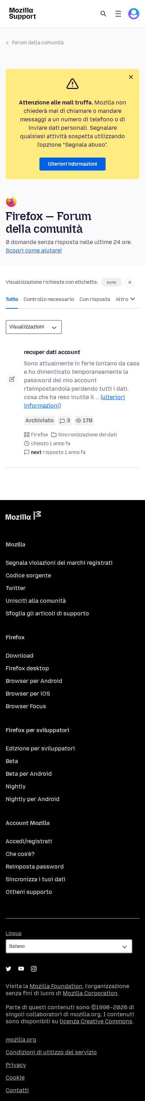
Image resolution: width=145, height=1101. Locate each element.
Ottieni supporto (29, 892)
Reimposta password (35, 866)
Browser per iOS (28, 693)
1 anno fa (75, 452)
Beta (12, 761)
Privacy (16, 1065)
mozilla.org (21, 1039)
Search (103, 13)
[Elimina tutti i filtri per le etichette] (130, 282)
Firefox (39, 435)
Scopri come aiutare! (34, 250)
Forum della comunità (38, 43)
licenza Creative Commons (96, 1021)
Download (19, 655)
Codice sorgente (28, 575)
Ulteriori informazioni (72, 164)
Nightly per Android (32, 799)
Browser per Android (34, 681)
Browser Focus (26, 706)
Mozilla (23, 517)
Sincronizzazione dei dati (87, 435)
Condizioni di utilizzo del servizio (51, 1052)
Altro (122, 299)
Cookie (15, 1077)
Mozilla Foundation (56, 986)
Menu (118, 13)
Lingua (13, 933)
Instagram (34, 969)
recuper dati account (52, 352)
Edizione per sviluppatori (40, 748)
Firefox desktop (27, 668)
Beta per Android (29, 773)
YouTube (21, 969)
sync (111, 282)
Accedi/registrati (29, 841)
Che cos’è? (20, 854)
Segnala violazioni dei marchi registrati (59, 562)
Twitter (16, 588)
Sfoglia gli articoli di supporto (47, 613)
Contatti (17, 1090)
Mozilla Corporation (90, 993)
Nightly (16, 786)
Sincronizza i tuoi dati (35, 879)
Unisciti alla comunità (36, 600)
